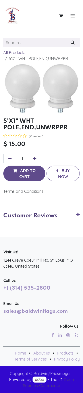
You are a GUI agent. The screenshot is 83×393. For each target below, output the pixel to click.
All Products (14, 52)
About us (41, 353)
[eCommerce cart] (61, 15)
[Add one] (34, 158)
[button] (24, 173)
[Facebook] (52, 335)
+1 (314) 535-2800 (26, 288)
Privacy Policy (67, 359)
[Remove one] (9, 158)
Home (20, 353)
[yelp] (76, 335)
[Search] (73, 42)
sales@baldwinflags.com (35, 311)
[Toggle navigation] (72, 15)
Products (65, 353)
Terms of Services (30, 359)
